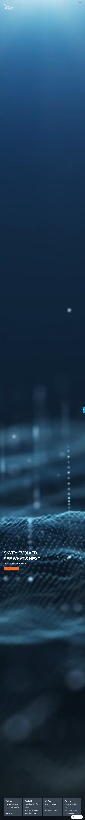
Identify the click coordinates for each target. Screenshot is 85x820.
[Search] (67, 3)
